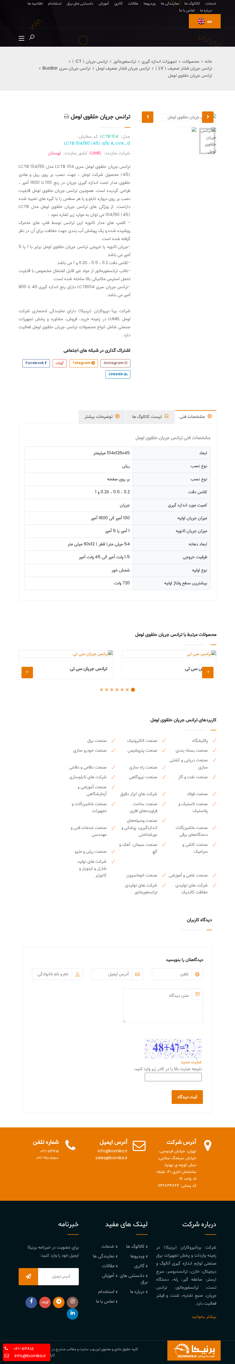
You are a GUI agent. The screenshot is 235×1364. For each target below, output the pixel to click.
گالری (118, 3)
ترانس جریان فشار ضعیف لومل (123, 68)
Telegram (82, 363)
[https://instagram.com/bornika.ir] (72, 1302)
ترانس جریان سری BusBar (66, 68)
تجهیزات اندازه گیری (159, 61)
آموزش (104, 3)
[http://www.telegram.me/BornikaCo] (58, 1302)
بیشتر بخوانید (204, 1317)
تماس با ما (187, 10)
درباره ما (206, 10)
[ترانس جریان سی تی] (66, 654)
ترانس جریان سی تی (88, 668)
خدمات (210, 3)
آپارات (60, 363)
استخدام (54, 3)
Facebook (35, 363)
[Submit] (28, 1276)
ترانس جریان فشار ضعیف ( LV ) (183, 68)
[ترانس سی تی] (169, 654)
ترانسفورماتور (124, 61)
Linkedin (116, 374)
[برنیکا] (194, 1351)
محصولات (190, 61)
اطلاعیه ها (35, 3)
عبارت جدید (191, 1062)
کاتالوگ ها (192, 3)
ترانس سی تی (197, 668)
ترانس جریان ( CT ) (90, 61)
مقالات (133, 3)
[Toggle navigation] (21, 38)
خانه (208, 61)
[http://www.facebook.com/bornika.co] (31, 1302)
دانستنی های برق (80, 3)
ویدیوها (149, 3)
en (209, 22)
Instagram (114, 363)
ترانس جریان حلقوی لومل (190, 75)
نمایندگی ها (170, 3)
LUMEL (95, 153)
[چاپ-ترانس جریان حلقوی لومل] (66, 117)
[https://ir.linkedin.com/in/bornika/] (72, 1314)
